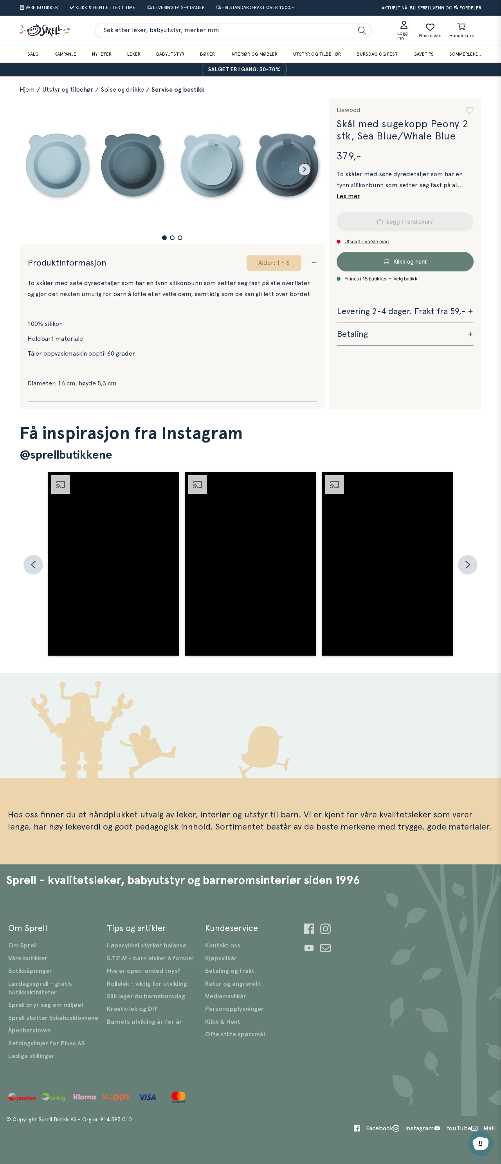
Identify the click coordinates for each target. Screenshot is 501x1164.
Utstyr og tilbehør (317, 54)
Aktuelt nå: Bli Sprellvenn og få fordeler (431, 7)
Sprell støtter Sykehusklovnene (53, 1018)
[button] (164, 237)
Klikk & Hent (222, 1022)
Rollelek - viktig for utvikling (147, 984)
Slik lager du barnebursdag (146, 996)
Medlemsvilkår (225, 996)
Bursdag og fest (377, 54)
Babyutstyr (170, 54)
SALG (33, 54)
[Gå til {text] (309, 930)
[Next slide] (304, 169)
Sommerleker (465, 54)
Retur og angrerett (233, 984)
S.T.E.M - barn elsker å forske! (150, 958)
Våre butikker (27, 958)
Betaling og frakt (229, 971)
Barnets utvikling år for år (144, 1022)
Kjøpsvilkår (221, 958)
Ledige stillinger (31, 1056)
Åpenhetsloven (29, 1030)
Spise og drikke (122, 90)
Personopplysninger (234, 1009)
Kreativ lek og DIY (132, 1009)
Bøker (207, 54)
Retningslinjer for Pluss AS (46, 1043)
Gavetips (423, 54)
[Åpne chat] (480, 1143)
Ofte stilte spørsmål (235, 1034)
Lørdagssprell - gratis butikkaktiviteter (40, 988)
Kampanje (65, 54)
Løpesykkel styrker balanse (146, 945)
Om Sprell (22, 945)
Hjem (27, 90)
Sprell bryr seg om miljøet (46, 1005)
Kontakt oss (222, 945)
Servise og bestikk (177, 90)
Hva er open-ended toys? (143, 971)
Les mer (348, 196)
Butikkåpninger (30, 971)
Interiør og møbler (254, 54)
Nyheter (102, 54)
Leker (134, 54)
